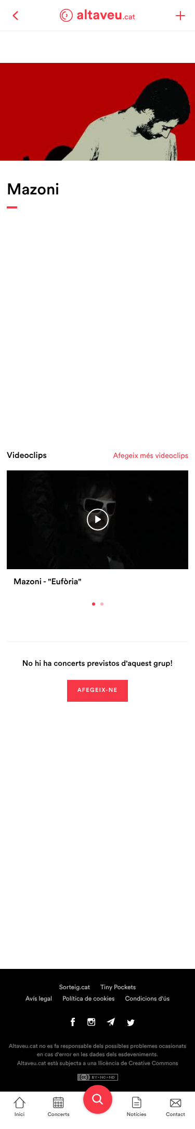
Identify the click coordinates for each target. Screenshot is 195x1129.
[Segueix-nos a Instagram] (91, 1024)
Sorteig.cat (74, 987)
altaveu (105, 15)
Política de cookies (88, 999)
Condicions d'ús (147, 999)
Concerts (58, 1114)
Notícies (137, 1114)
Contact (175, 1114)
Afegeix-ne (97, 690)
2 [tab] (101, 604)
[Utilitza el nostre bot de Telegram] (111, 1024)
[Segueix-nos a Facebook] (73, 1024)
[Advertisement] (97, 327)
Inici (19, 1114)
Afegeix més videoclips (150, 456)
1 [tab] (93, 604)
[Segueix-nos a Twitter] (131, 1024)
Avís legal (38, 999)
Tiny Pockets (118, 987)
